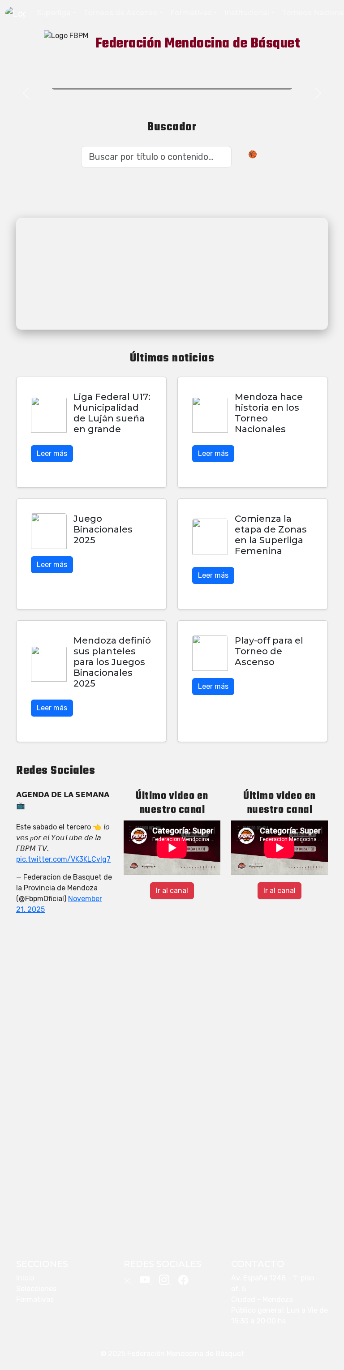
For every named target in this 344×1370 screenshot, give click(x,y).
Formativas (35, 1299)
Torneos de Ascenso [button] (120, 13)
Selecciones (36, 1288)
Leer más (52, 453)
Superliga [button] (54, 13)
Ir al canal (172, 890)
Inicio (25, 1278)
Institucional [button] (246, 13)
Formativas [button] (191, 13)
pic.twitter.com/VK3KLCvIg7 (63, 859)
